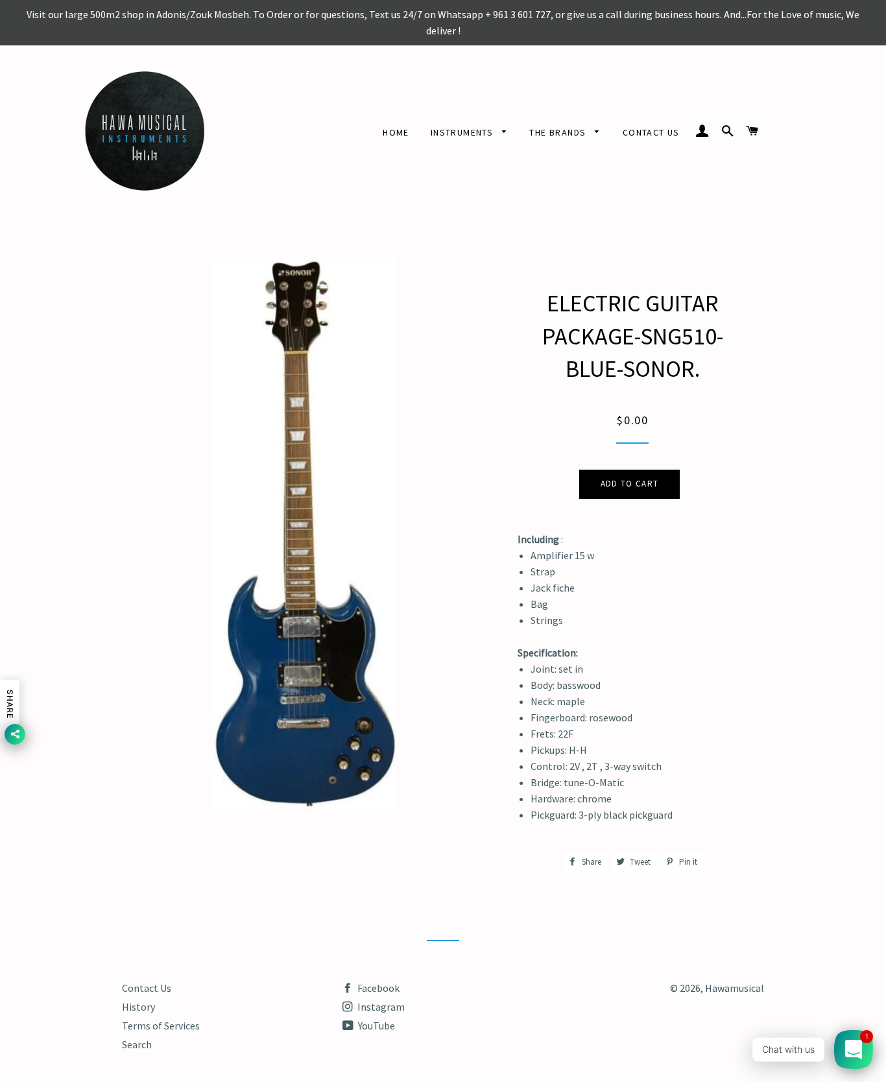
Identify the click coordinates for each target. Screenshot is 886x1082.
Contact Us (146, 987)
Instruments (463, 132)
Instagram (380, 1006)
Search (137, 1044)
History (138, 1006)
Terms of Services (161, 1025)
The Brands (558, 132)
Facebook (377, 987)
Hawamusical (734, 987)
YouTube (375, 1025)
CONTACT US (651, 132)
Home (396, 132)
